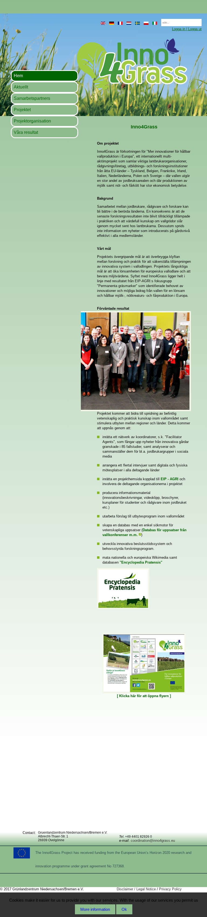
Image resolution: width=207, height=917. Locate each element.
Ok (124, 909)
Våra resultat (26, 132)
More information (95, 909)
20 (158, 21)
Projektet (22, 109)
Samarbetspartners (32, 98)
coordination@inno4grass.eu (153, 840)
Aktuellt (21, 87)
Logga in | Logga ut (187, 29)
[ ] (144, 696)
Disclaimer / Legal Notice (136, 889)
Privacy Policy (170, 889)
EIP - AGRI (169, 479)
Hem (18, 75)
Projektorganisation (32, 121)
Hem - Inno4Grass (98, 64)
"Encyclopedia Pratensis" (141, 562)
